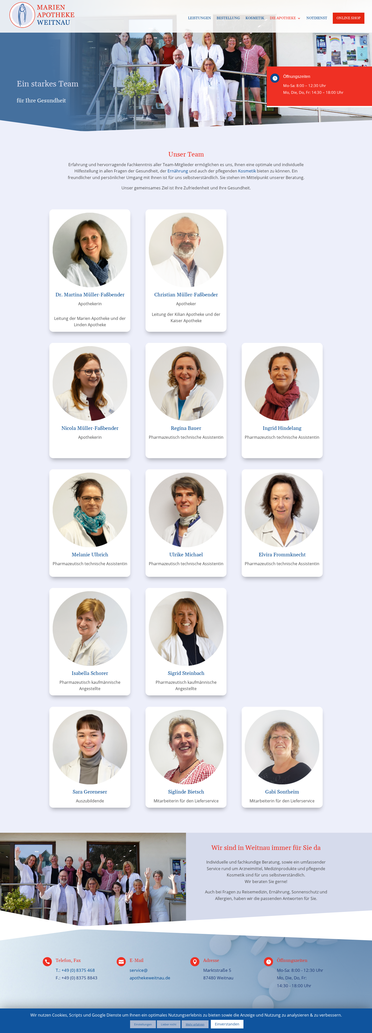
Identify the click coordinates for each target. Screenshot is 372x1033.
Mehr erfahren (195, 1024)
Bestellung (228, 18)
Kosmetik (254, 18)
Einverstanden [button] (227, 1024)
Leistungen (199, 18)
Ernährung (178, 171)
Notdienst (316, 18)
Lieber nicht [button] (168, 1024)
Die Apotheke (283, 18)
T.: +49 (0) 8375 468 (75, 970)
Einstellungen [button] (143, 1024)
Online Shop (349, 18)
